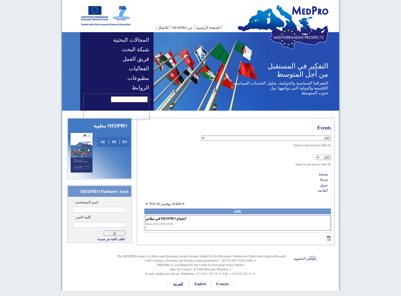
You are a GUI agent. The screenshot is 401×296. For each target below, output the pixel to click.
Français (222, 283)
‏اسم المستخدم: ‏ (85, 202)
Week (324, 179)
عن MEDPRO (182, 27)
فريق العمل (135, 58)
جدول (324, 185)
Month (323, 174)
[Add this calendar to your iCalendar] (329, 239)
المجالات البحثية (131, 39)
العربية (178, 283)
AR (102, 142)
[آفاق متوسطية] (285, 30)
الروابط (140, 87)
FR (114, 142)
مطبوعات (138, 77)
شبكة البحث (135, 49)
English (200, 283)
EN (124, 142)
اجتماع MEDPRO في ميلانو (166, 218)
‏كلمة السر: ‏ (81, 217)
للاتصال (163, 27)
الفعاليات (139, 68)
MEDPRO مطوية (110, 125)
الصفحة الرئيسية (208, 27)
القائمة (323, 190)
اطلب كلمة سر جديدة (111, 239)
